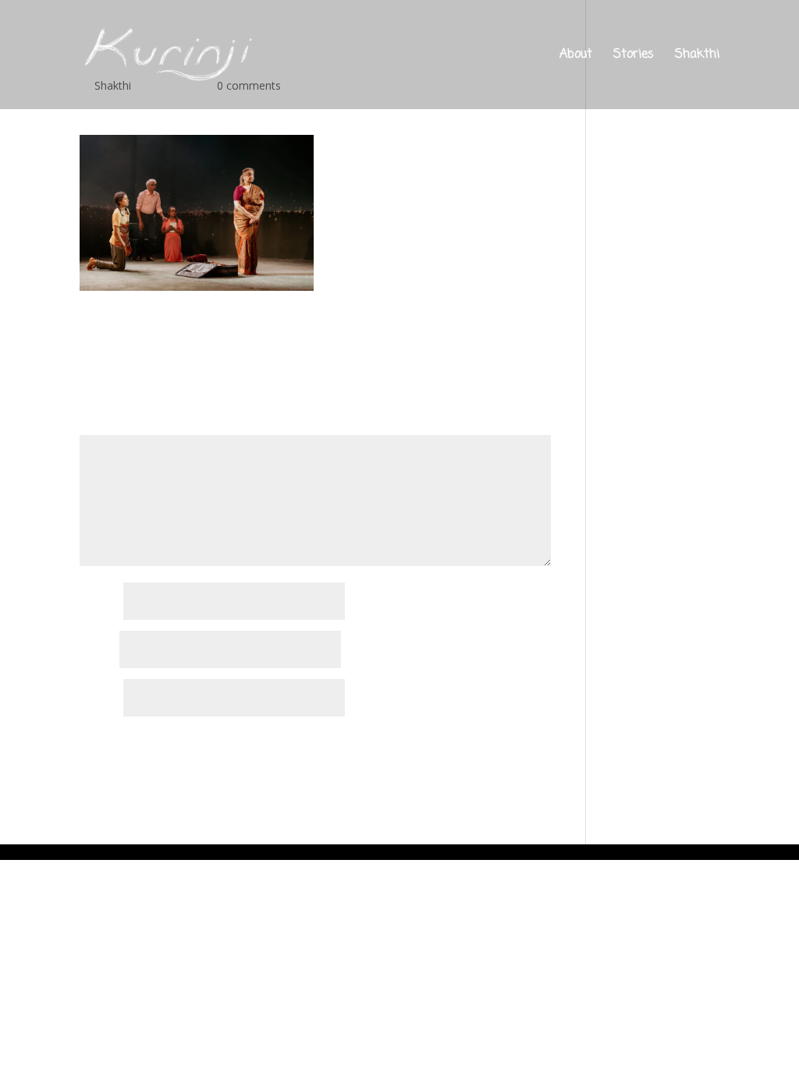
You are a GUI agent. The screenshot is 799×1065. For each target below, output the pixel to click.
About (575, 56)
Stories (633, 56)
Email (98, 650)
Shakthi (697, 56)
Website (100, 699)
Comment (110, 426)
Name (100, 602)
